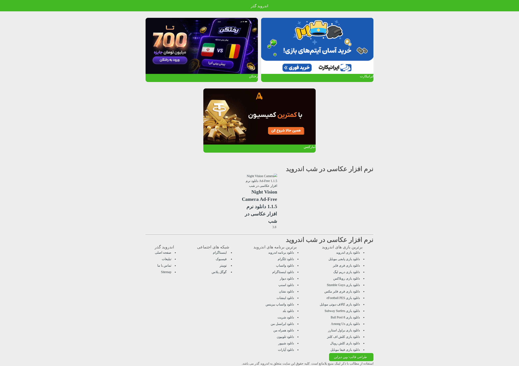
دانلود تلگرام (286, 259)
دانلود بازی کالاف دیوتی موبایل (340, 304)
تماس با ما (164, 265)
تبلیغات (166, 259)
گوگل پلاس (219, 272)
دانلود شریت (286, 317)
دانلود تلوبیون (285, 336)
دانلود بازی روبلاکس (346, 278)
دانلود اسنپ (286, 285)
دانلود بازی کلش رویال (345, 343)
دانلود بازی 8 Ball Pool (345, 317)
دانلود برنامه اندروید (281, 252)
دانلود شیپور (286, 343)
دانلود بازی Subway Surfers (342, 311)
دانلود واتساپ (285, 265)
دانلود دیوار (287, 278)
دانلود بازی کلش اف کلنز (343, 336)
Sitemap (166, 272)
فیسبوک (221, 259)
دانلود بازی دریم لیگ (346, 272)
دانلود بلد (288, 311)
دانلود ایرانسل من (282, 324)
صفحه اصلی (163, 252)
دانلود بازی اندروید (348, 252)
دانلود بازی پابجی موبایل (344, 259)
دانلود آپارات (286, 349)
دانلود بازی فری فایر (346, 265)
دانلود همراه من (283, 330)
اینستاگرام (220, 252)
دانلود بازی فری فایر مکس (342, 291)
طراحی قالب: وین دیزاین (350, 357)
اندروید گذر (259, 6)
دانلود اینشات (285, 298)
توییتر (223, 265)
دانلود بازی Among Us (345, 324)
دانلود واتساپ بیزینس (280, 304)
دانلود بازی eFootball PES (343, 298)
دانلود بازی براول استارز (344, 330)
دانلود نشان (286, 291)
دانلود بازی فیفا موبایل (345, 349)
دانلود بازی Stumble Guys (343, 285)
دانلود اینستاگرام (283, 272)
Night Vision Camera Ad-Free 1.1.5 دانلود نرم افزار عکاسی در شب (259, 206)
